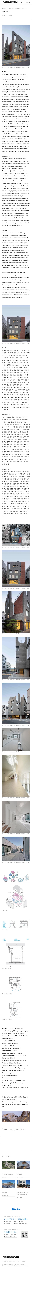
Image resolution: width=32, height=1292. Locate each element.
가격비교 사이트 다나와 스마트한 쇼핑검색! (10, 1232)
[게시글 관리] (11, 1129)
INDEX (24, 1261)
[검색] (21, 2)
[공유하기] (9, 1129)
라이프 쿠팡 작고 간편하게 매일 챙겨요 (15, 1219)
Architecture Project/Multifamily (14, 8)
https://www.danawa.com (11, 1229)
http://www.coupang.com (11, 1216)
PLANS (19, 1261)
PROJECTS (5, 1261)
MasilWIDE (12, 1264)
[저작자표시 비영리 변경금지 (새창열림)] (23, 1129)
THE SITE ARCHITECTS (16, 1028)
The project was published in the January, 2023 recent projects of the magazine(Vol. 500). (15, 1104)
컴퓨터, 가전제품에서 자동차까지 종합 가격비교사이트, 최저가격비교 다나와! (10, 1236)
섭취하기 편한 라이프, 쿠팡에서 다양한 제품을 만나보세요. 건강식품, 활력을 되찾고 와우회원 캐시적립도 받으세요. (16, 1223)
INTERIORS (12, 1261)
